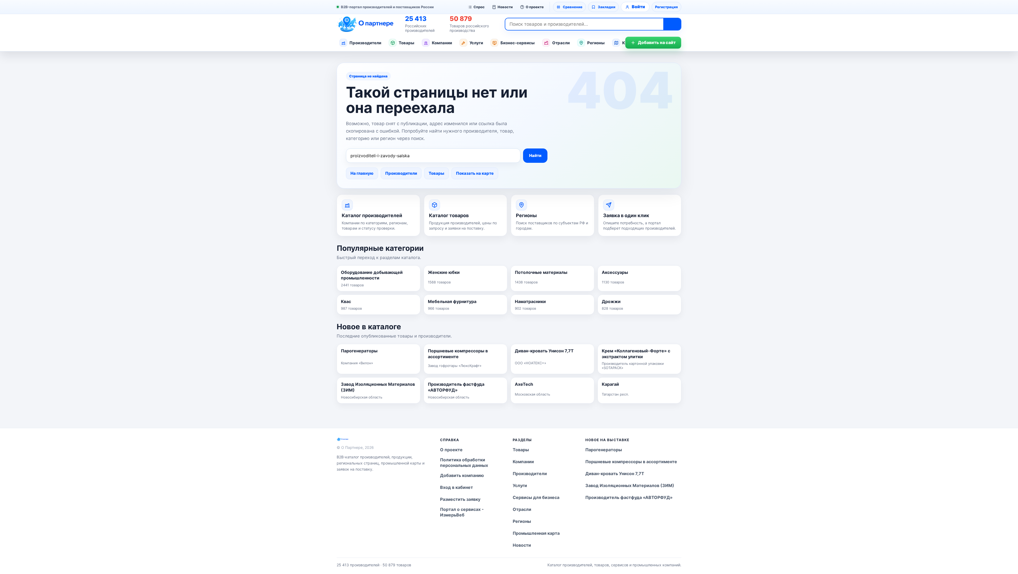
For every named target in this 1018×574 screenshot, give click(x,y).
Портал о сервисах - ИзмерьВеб (462, 512)
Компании (442, 42)
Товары (406, 42)
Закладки (606, 7)
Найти (535, 155)
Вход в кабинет (456, 487)
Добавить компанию (462, 475)
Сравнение (572, 7)
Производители (365, 42)
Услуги (476, 42)
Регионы (596, 42)
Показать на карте (475, 173)
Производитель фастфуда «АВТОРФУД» (629, 497)
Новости (505, 7)
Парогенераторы (603, 449)
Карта (628, 42)
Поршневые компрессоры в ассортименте (631, 461)
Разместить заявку (460, 499)
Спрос (479, 7)
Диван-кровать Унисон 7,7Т (614, 473)
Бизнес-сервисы (518, 42)
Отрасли (561, 42)
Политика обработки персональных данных (464, 462)
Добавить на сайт (657, 42)
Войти (638, 6)
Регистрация (666, 7)
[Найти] (672, 24)
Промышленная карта (536, 533)
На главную (362, 173)
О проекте (535, 7)
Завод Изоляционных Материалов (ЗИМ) (629, 485)
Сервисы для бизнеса (536, 497)
